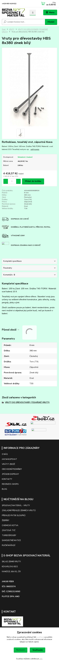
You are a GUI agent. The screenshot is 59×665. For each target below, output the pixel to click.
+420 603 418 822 (9, 4)
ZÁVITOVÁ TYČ (8, 530)
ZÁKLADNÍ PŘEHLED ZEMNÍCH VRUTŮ (19, 510)
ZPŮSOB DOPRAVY (10, 474)
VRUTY (11, 29)
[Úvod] (13, 13)
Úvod (3, 29)
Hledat (51, 22)
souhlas (40, 637)
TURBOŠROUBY (9, 535)
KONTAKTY (7, 479)
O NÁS (5, 454)
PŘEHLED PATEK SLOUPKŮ (13, 515)
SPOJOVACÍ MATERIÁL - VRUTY (16, 505)
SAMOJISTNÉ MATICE (11, 540)
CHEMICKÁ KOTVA (10, 525)
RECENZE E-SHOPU (10, 484)
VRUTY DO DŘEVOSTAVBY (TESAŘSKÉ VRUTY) (27, 402)
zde (40, 659)
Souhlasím (38, 650)
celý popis (35, 149)
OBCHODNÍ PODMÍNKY (12, 469)
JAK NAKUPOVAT (9, 459)
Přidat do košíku (33, 181)
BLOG (4, 489)
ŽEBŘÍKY (5, 520)
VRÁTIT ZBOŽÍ (8, 464)
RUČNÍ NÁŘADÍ (8, 545)
